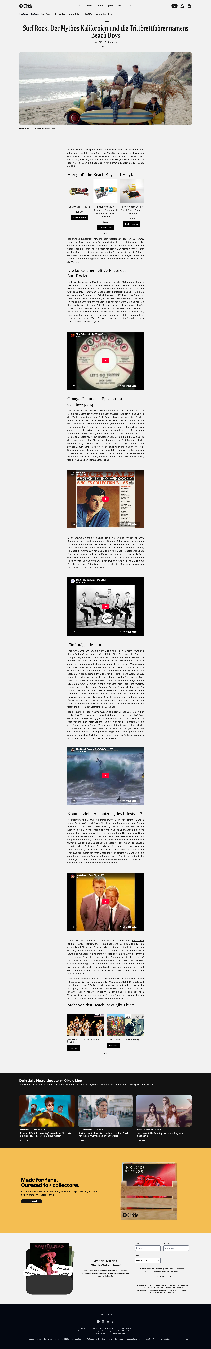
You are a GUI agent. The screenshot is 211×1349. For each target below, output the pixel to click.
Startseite (24, 14)
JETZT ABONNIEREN (162, 1277)
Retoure (90, 1339)
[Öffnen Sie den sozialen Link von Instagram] (103, 1321)
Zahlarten (48, 1339)
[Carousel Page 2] (106, 233)
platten (24, 1140)
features (141, 1140)
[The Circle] (26, 6)
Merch (100, 6)
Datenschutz (107, 1339)
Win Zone (122, 6)
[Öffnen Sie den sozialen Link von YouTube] (108, 1321)
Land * (138, 1255)
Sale (131, 6)
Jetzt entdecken (31, 1201)
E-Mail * (139, 1243)
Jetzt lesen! (74, 1048)
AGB (97, 1339)
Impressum (119, 1339)
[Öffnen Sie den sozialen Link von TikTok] (112, 1321)
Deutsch (185, 1339)
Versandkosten (35, 1339)
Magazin (109, 6)
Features (35, 14)
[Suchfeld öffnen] (174, 6)
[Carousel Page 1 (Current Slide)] (104, 233)
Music (89, 6)
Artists (81, 6)
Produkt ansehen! (79, 217)
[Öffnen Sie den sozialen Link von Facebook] (98, 1321)
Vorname (166, 1243)
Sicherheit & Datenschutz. (164, 1292)
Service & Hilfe (62, 1339)
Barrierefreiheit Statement (138, 1339)
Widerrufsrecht (78, 1339)
